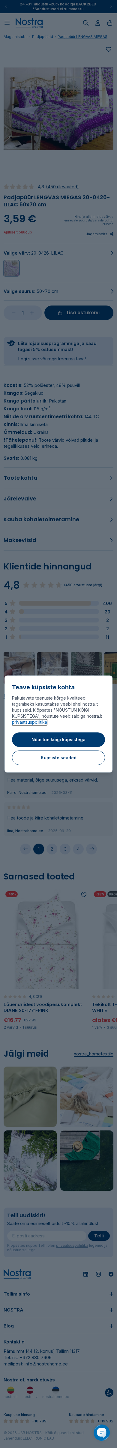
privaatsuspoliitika (29, 722)
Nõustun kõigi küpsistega (59, 739)
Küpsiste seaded (58, 757)
